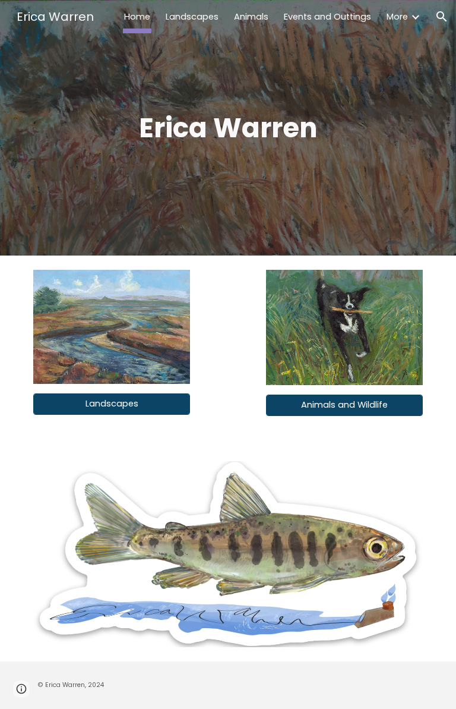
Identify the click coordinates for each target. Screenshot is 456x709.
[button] (442, 16)
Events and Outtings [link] (327, 17)
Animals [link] (251, 17)
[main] (228, 128)
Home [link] (137, 17)
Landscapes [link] (192, 17)
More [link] (397, 17)
